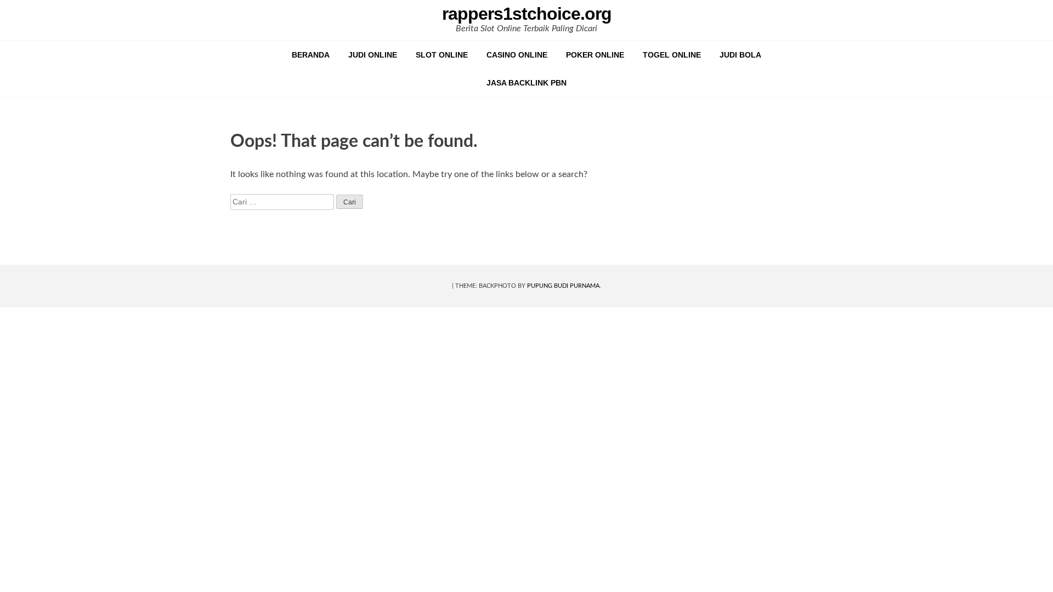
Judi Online (372, 54)
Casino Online (516, 54)
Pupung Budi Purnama (563, 286)
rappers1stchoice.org (527, 14)
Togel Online (672, 54)
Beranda (311, 54)
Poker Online (595, 54)
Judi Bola (740, 54)
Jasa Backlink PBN (526, 82)
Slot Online (442, 54)
